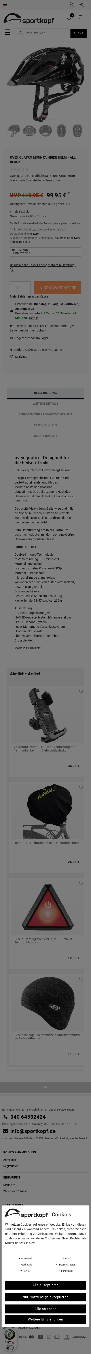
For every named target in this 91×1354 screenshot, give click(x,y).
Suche (78, 33)
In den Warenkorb (57, 287)
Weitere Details (46, 403)
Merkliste (20, 356)
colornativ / (35, 1328)
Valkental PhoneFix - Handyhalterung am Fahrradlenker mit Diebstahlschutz (45, 748)
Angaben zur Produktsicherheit (45, 414)
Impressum (49, 1249)
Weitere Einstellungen (45, 1319)
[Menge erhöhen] (27, 285)
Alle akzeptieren (45, 1285)
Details (33, 318)
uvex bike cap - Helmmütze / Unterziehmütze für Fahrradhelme (47, 1036)
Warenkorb (10, 1191)
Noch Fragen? (45, 436)
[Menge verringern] (27, 291)
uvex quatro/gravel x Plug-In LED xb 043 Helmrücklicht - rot (44, 941)
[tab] (45, 393)
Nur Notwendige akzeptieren (45, 1297)
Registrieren (10, 1166)
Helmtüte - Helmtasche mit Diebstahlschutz (46, 843)
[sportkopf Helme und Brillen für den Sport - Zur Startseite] (30, 19)
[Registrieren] (72, 4)
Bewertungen (45, 425)
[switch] (10, 1347)
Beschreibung (45, 393)
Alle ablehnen (45, 1309)
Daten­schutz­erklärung (22, 1249)
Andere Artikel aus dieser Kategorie (38, 349)
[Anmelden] (83, 4)
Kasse (23, 1191)
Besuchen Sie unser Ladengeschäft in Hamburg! (43, 265)
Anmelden (9, 1159)
